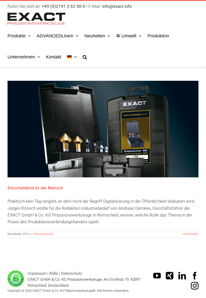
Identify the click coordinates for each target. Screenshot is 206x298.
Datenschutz (71, 273)
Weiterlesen (190, 234)
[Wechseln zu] (72, 56)
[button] (85, 56)
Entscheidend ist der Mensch (103, 122)
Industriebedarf (43, 234)
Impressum (37, 273)
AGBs (53, 273)
